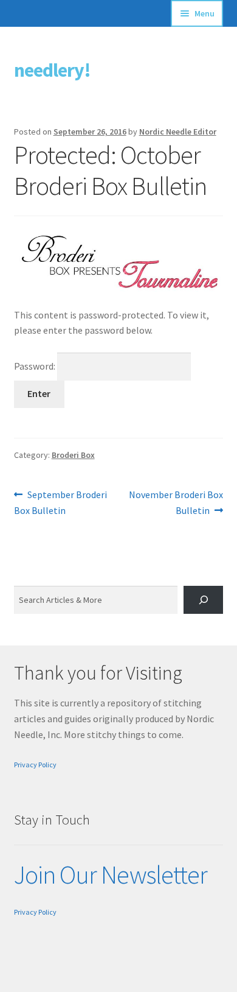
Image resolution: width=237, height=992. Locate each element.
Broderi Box (73, 454)
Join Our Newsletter (110, 874)
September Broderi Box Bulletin (61, 502)
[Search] (203, 600)
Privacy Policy (35, 764)
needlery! (52, 70)
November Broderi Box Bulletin (175, 502)
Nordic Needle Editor (177, 131)
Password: (35, 366)
